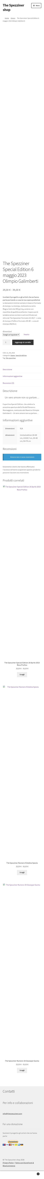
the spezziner (11, 358)
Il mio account (7, 1175)
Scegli (22, 674)
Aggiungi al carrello (23, 342)
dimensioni (7, 331)
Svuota (26, 334)
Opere (13, 18)
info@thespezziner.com (12, 1113)
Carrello (33, 1173)
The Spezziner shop (13, 7)
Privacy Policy (8, 1163)
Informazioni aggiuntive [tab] (12, 376)
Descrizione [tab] (7, 369)
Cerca (22, 1175)
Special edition (21, 355)
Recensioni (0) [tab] (8, 383)
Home (7, 18)
